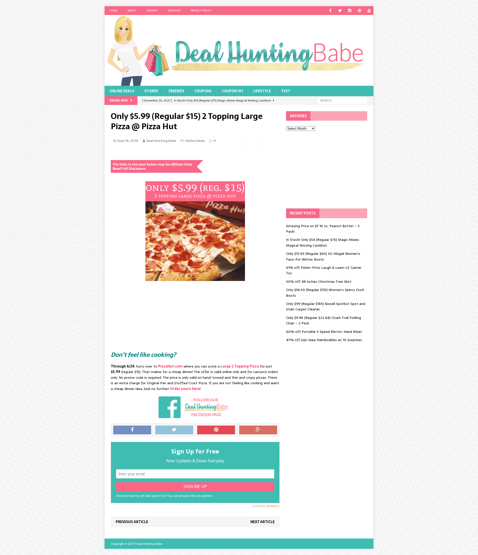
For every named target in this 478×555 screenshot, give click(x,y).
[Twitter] (340, 10)
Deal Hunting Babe (161, 140)
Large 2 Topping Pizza (240, 366)
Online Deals (122, 91)
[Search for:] (342, 100)
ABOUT (131, 10)
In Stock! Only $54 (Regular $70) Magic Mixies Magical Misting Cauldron (322, 242)
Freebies (176, 91)
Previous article (132, 522)
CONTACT (152, 10)
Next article (262, 522)
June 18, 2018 (127, 140)
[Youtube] (369, 10)
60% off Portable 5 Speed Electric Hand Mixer (324, 331)
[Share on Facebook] (132, 430)
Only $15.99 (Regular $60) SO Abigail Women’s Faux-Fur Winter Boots (323, 256)
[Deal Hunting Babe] (239, 50)
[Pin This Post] (216, 430)
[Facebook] (330, 10)
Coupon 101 (232, 91)
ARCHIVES (174, 10)
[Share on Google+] (258, 430)
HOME (114, 10)
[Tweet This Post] (174, 430)
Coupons (203, 91)
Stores (151, 91)
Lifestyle (262, 91)
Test (285, 91)
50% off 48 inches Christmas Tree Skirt (319, 281)
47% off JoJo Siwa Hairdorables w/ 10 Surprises (324, 340)
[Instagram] (349, 10)
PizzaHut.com (170, 366)
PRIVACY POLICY (201, 10)
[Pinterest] (359, 10)
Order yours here (185, 388)
